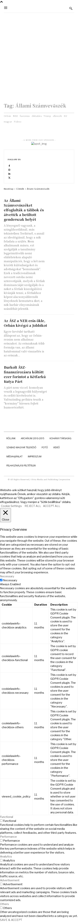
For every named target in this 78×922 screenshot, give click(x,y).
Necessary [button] (7, 576)
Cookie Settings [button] (11, 506)
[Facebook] (9, 165)
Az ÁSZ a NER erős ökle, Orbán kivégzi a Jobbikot (25, 323)
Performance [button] (8, 836)
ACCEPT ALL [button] (51, 506)
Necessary (10, 580)
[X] (9, 177)
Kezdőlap (9, 188)
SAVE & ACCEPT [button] (11, 920)
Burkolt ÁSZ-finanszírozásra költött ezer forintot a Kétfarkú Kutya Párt (25, 374)
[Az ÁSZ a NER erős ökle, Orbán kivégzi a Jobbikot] (62, 324)
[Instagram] (9, 169)
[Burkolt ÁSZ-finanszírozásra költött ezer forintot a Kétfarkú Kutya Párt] (62, 371)
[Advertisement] (39, 53)
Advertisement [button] (10, 880)
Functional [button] (6, 817)
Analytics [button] (6, 856)
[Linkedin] (9, 173)
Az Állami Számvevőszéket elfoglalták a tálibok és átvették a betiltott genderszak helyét (24, 210)
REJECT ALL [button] (33, 506)
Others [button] (4, 904)
